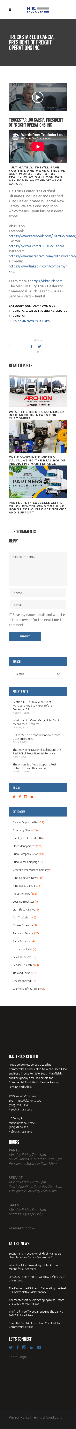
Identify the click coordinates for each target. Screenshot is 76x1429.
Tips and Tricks (21, 973)
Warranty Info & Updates (28, 988)
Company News (36, 305)
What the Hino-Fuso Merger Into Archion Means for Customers (37, 722)
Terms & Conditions (47, 1417)
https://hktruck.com (47, 281)
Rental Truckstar (22, 949)
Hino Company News (25, 877)
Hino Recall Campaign (26, 885)
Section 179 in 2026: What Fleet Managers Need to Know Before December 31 (32, 705)
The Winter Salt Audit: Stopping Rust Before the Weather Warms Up (34, 766)
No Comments (23, 321)
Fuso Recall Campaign (26, 862)
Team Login (18, 1357)
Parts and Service (23, 933)
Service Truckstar (23, 965)
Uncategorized (22, 980)
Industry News (21, 893)
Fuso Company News (25, 854)
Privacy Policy (19, 1417)
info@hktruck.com (20, 1109)
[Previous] (19, 346)
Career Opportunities (26, 822)
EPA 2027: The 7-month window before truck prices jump (36, 737)
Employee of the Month (27, 838)
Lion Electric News (24, 909)
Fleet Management (24, 846)
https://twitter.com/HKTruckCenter (36, 246)
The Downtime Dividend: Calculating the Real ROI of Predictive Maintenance (37, 751)
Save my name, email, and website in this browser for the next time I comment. (37, 620)
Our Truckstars (22, 917)
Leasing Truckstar (23, 901)
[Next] (56, 346)
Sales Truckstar (41, 310)
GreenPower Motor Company (31, 869)
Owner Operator (23, 925)
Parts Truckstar (22, 941)
